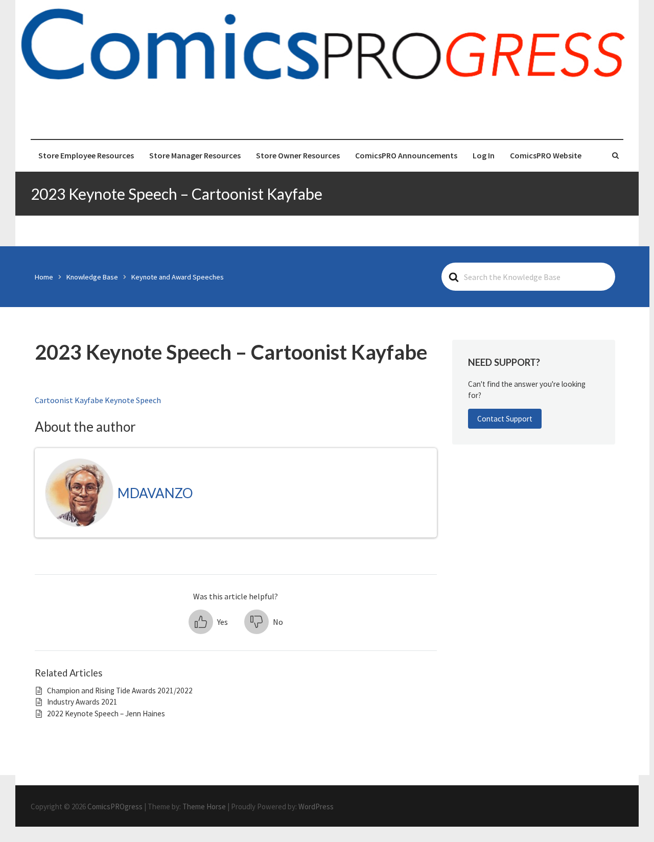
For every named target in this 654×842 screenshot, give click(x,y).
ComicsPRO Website (545, 155)
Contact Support (504, 419)
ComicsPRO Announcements (406, 155)
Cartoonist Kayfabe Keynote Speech (98, 400)
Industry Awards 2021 (82, 702)
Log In (484, 155)
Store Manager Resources (195, 155)
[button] (208, 622)
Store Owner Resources (298, 155)
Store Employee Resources (86, 155)
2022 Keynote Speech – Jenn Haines (106, 713)
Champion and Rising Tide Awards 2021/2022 (120, 690)
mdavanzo (155, 493)
